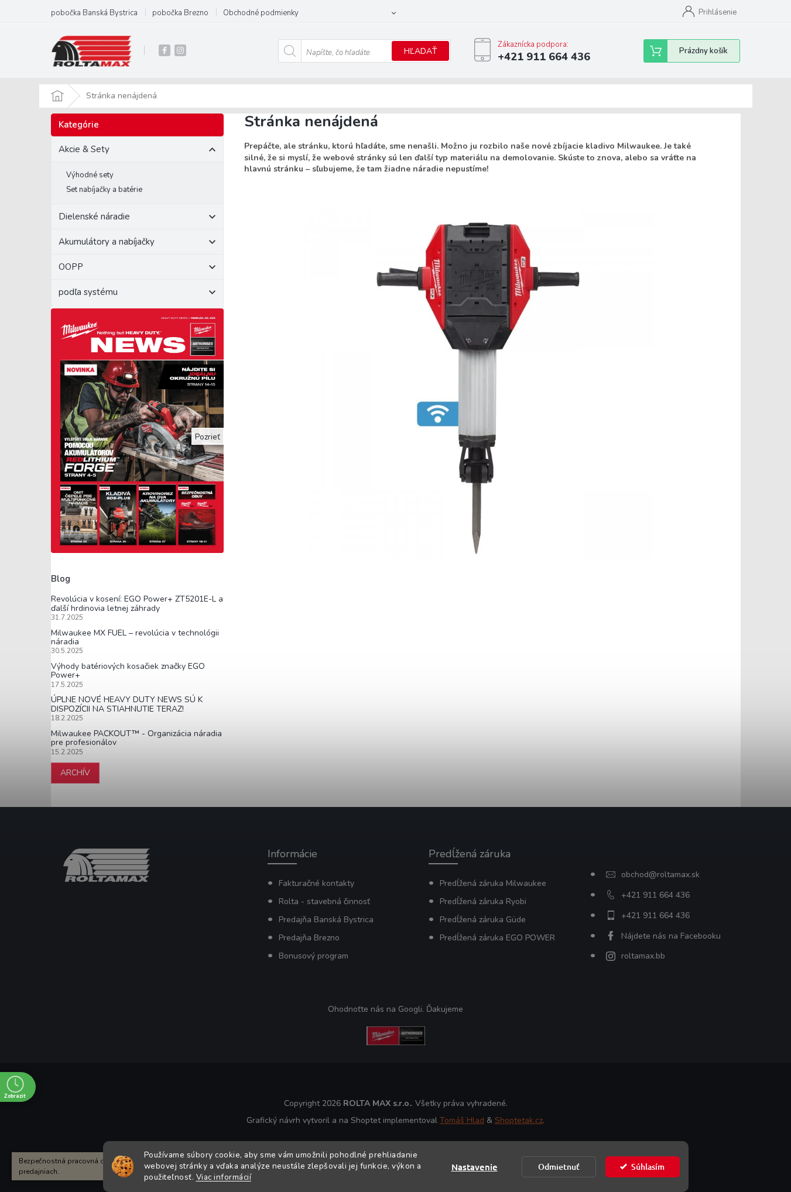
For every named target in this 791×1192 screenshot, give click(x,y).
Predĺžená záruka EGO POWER (497, 937)
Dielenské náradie (94, 216)
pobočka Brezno (180, 13)
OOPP (71, 267)
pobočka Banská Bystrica (94, 13)
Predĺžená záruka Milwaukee (493, 883)
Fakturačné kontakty (316, 883)
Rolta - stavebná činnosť (324, 901)
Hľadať (420, 51)
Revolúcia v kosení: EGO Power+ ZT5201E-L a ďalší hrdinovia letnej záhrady (137, 604)
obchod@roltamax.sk (660, 874)
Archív (75, 772)
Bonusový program (313, 955)
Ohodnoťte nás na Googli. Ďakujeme (395, 1009)
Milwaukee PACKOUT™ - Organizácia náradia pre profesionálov (136, 738)
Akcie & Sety (84, 149)
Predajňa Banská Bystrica (326, 919)
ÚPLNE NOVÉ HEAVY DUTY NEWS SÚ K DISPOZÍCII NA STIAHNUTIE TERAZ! (127, 704)
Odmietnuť (559, 1166)
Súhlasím (648, 1166)
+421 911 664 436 (655, 895)
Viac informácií (224, 1177)
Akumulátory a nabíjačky (107, 242)
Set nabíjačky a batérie (104, 189)
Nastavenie (474, 1167)
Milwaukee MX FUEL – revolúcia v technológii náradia (135, 637)
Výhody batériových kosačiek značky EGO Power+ (128, 671)
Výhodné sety (90, 175)
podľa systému (88, 292)
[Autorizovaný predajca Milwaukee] (396, 1034)
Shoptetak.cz (519, 1120)
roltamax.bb (643, 955)
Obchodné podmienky (261, 13)
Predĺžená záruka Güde (483, 919)
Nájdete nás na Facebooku (671, 936)
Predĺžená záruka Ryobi (483, 901)
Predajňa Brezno (309, 937)
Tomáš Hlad (462, 1120)
